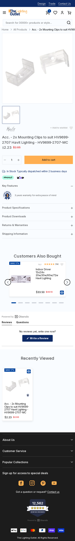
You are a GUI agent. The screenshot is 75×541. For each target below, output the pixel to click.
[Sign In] (62, 12)
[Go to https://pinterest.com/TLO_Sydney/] (43, 483)
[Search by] (68, 22)
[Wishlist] (55, 12)
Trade (51, 3)
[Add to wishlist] (62, 264)
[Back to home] (17, 12)
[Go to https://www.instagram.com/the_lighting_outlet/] (32, 483)
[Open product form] (62, 292)
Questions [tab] (22, 323)
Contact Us (64, 3)
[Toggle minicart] (69, 12)
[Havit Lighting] (11, 129)
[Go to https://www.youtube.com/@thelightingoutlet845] (54, 483)
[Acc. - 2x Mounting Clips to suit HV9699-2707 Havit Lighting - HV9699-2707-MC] (17, 385)
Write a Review (41, 339)
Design (42, 3)
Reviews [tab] (7, 323)
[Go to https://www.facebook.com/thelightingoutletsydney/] (21, 483)
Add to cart (48, 159)
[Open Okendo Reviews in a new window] (15, 316)
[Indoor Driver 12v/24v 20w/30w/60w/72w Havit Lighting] (21, 279)
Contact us (53, 491)
